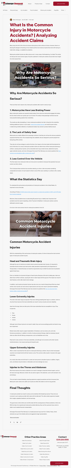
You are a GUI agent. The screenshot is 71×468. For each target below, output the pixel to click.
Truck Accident (34, 10)
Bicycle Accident (28, 451)
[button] (29, 3)
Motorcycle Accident (45, 10)
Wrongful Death (46, 440)
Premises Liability (46, 446)
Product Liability (46, 448)
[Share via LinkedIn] (17, 422)
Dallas (23, 446)
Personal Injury (14, 10)
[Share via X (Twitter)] (14, 422)
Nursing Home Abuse (46, 451)
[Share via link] (20, 422)
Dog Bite (56, 10)
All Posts (5, 10)
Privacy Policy (43, 465)
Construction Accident (28, 457)
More (62, 10)
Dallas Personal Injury (27, 440)
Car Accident (24, 10)
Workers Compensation (28, 459)
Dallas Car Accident (26, 443)
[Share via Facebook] (10, 422)
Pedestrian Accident (28, 454)
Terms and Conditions (52, 465)
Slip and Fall (46, 443)
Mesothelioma (45, 454)
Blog (59, 465)
